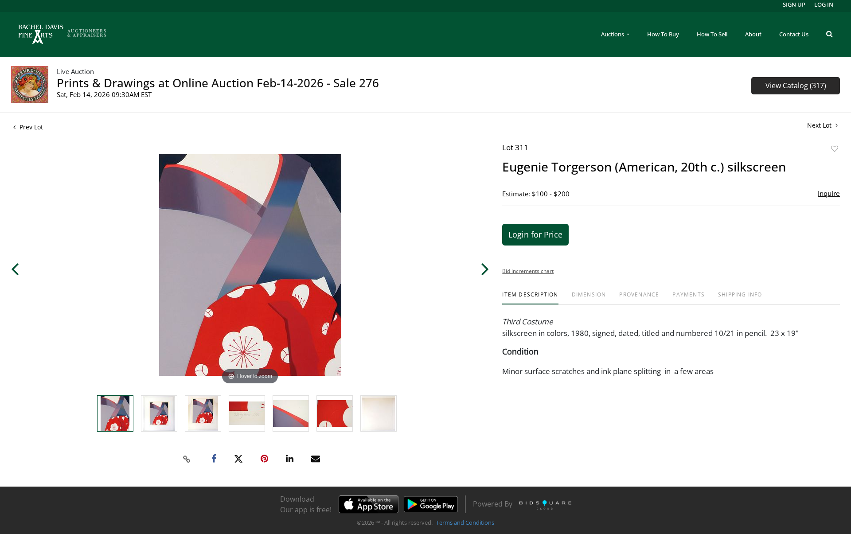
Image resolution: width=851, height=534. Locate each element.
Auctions (613, 34)
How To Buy (663, 34)
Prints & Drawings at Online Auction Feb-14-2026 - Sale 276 (218, 83)
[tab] (530, 298)
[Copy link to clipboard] (187, 459)
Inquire (829, 193)
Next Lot (820, 125)
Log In (823, 4)
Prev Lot (30, 127)
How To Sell (712, 34)
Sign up (794, 4)
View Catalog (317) (795, 85)
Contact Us (793, 34)
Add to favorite (834, 149)
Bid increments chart (528, 271)
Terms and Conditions (465, 522)
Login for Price (535, 234)
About (753, 34)
